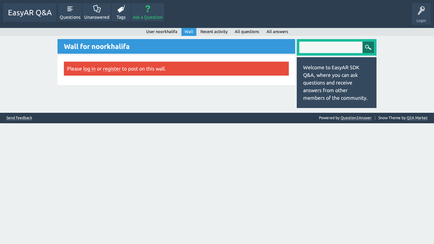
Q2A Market (417, 118)
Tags (121, 17)
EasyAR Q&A (30, 12)
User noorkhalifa (161, 31)
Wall (189, 31)
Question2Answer (356, 118)
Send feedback (19, 118)
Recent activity (213, 31)
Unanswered (96, 17)
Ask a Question (148, 17)
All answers (277, 31)
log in (89, 68)
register (112, 68)
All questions (247, 31)
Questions (70, 17)
